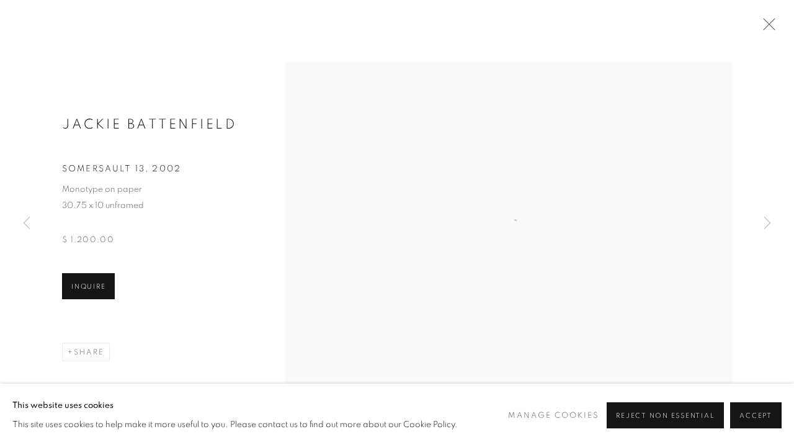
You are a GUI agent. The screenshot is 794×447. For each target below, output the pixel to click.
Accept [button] (755, 415)
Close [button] (766, 28)
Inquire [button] (88, 286)
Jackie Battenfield (149, 124)
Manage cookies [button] (553, 416)
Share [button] (89, 352)
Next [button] (767, 223)
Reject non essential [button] (665, 415)
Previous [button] (26, 223)
